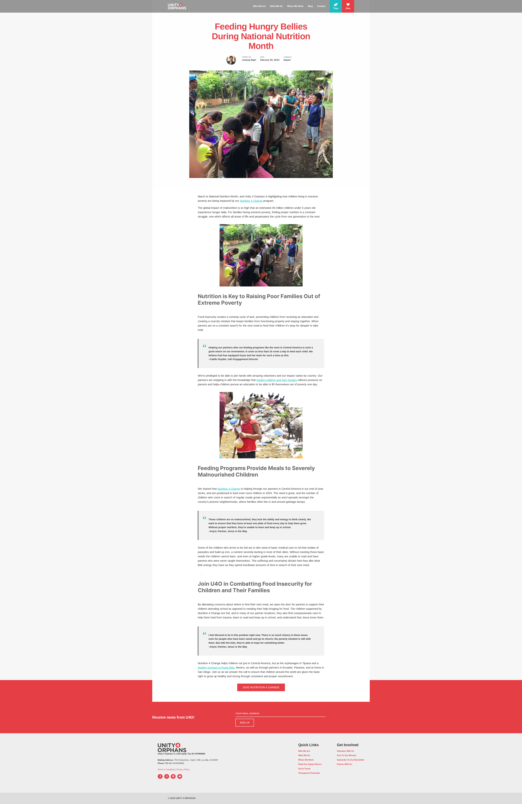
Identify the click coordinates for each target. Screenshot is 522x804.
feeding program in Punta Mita (216, 667)
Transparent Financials (309, 773)
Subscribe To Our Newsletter (350, 760)
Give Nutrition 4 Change (261, 687)
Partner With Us (344, 764)
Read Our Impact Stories (310, 764)
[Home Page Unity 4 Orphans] (177, 6)
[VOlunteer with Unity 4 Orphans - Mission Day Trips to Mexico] (336, 6)
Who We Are (259, 6)
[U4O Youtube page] (179, 776)
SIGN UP (245, 722)
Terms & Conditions (166, 769)
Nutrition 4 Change (251, 200)
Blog (310, 6)
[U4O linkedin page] (173, 776)
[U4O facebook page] (160, 776)
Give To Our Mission (346, 755)
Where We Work (295, 6)
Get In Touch (304, 768)
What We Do (276, 6)
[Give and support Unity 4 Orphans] (348, 6)
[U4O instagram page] (166, 776)
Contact (321, 6)
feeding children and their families (277, 380)
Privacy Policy (183, 769)
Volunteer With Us (345, 751)
